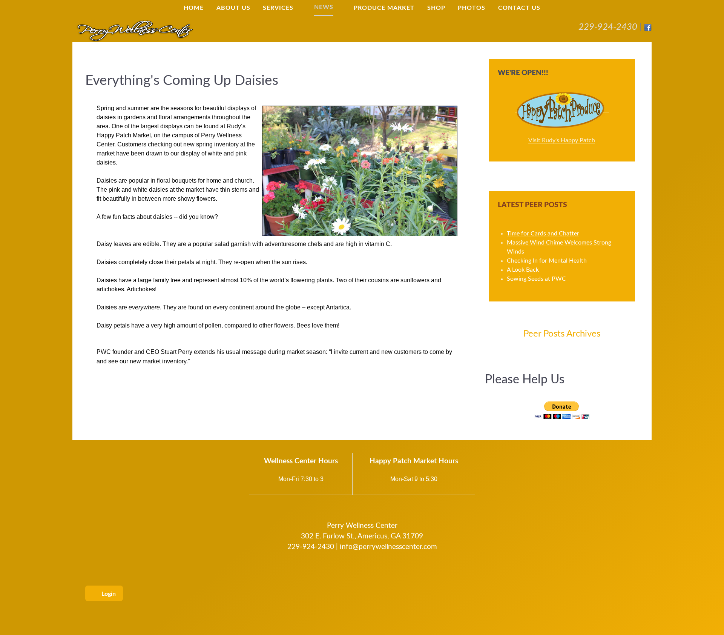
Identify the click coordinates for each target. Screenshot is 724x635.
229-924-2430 (607, 27)
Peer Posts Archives (561, 333)
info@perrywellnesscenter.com (388, 546)
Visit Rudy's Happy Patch (561, 140)
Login (108, 594)
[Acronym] (134, 30)
